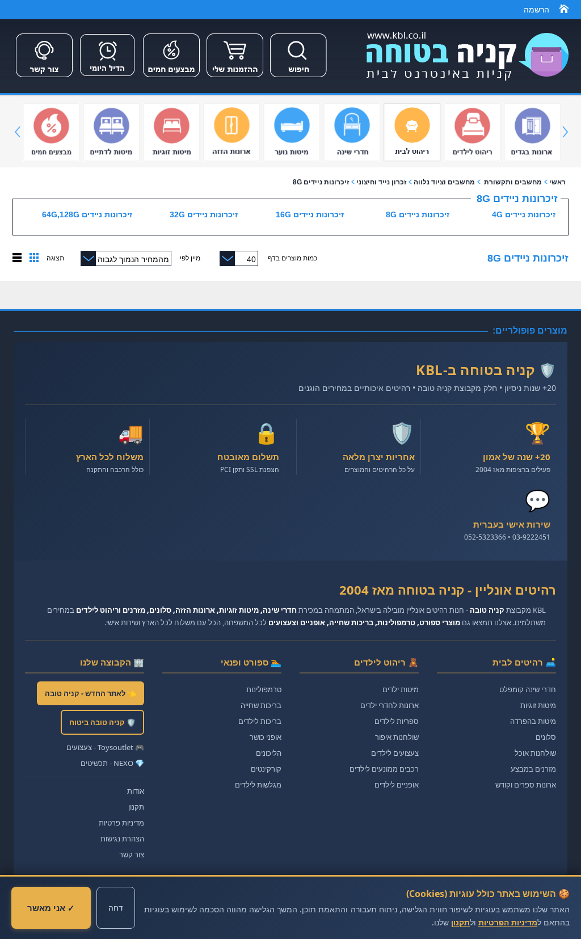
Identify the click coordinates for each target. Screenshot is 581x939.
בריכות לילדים (259, 721)
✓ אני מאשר (51, 907)
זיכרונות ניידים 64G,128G (87, 214)
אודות (135, 791)
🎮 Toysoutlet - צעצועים (105, 747)
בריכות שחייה (261, 705)
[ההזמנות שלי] (235, 78)
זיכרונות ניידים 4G (523, 214)
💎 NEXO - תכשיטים (112, 763)
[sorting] (34, 260)
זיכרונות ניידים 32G (204, 214)
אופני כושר (265, 737)
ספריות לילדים (396, 721)
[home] (564, 11)
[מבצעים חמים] (171, 78)
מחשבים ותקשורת (513, 182)
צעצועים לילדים (395, 753)
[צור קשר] (44, 78)
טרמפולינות (263, 689)
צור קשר (131, 854)
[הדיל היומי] (108, 78)
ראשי (557, 182)
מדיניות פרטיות (121, 823)
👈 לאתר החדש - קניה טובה (90, 693)
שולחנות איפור (397, 737)
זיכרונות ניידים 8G (321, 182)
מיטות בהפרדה (533, 721)
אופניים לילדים (396, 785)
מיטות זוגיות (538, 705)
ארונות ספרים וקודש (525, 785)
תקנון (136, 807)
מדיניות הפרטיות (507, 922)
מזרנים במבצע (533, 769)
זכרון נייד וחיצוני (381, 182)
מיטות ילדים (400, 689)
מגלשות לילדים (258, 785)
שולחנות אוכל (535, 753)
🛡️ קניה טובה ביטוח (102, 722)
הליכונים (268, 753)
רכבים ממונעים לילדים (384, 769)
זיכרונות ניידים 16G (310, 214)
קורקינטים (266, 769)
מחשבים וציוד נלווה (444, 182)
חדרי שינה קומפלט (527, 689)
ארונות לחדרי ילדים (389, 705)
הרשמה (536, 9)
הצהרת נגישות (122, 838)
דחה (115, 908)
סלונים (546, 737)
